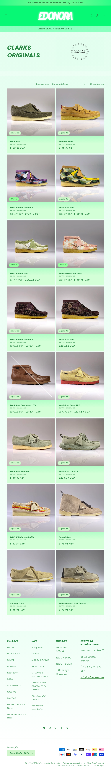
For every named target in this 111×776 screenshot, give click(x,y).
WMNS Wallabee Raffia (22, 537)
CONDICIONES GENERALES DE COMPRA (39, 686)
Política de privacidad (94, 763)
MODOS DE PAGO (40, 660)
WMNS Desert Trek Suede (72, 603)
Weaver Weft (66, 141)
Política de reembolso (37, 707)
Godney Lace (17, 603)
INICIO (10, 647)
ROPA (10, 679)
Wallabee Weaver (19, 471)
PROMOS (11, 691)
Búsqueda (37, 647)
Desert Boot (65, 537)
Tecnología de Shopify (50, 763)
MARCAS (11, 698)
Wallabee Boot (67, 207)
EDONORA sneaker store (17, 716)
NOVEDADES (13, 653)
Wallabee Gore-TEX (69, 405)
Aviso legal (99, 766)
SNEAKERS (12, 672)
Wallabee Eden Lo (68, 471)
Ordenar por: (42, 84)
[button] (6, 16)
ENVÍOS (35, 653)
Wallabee (15, 141)
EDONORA (36, 763)
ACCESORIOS (14, 685)
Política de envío (84, 766)
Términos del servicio (39, 698)
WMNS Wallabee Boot (21, 207)
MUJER (10, 660)
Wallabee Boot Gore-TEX (23, 405)
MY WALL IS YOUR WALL (16, 706)
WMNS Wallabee (19, 273)
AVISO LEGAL (38, 666)
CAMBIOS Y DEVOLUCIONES (40, 674)
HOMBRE (11, 666)
